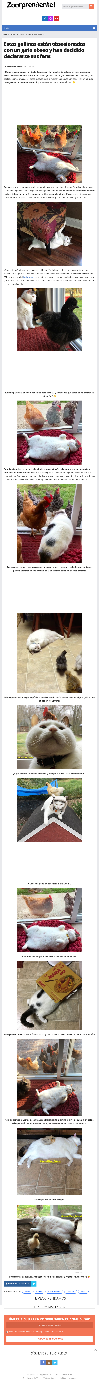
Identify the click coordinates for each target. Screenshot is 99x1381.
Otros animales (35, 34)
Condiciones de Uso (31, 1378)
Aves (13, 34)
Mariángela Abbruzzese (16, 66)
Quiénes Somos (49, 1378)
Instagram (28, 277)
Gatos (21, 34)
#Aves (27, 1292)
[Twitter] (54, 1362)
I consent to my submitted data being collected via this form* (36, 1332)
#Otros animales (54, 1292)
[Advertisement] (49, 105)
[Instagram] (49, 1362)
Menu (6, 28)
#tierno (83, 1292)
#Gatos (39, 1292)
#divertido (70, 1292)
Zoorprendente (32, 1374)
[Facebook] (43, 1362)
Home (4, 34)
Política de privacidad (68, 1378)
